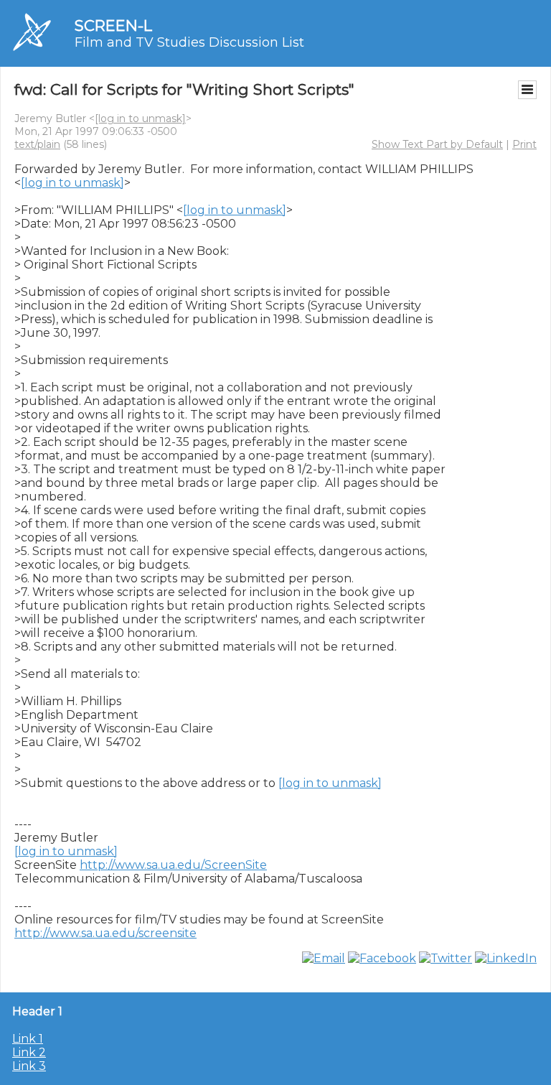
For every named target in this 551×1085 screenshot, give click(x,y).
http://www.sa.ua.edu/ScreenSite (173, 865)
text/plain (37, 144)
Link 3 (29, 1066)
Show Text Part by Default (437, 144)
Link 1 (27, 1039)
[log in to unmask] (140, 118)
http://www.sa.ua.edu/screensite (105, 933)
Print (524, 144)
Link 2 (29, 1052)
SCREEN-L (113, 25)
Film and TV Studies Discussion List (189, 42)
